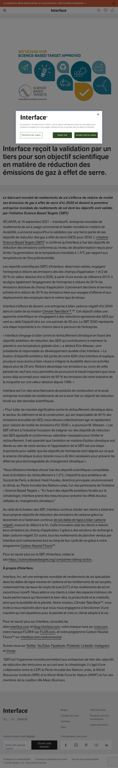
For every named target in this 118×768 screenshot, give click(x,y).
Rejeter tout (62, 135)
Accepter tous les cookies (86, 135)
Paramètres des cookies (31, 135)
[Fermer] (98, 114)
